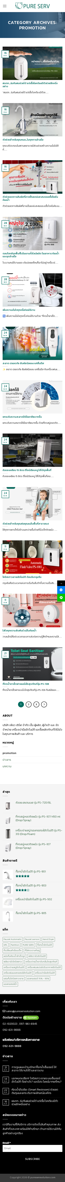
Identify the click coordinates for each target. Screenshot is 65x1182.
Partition (15, 944)
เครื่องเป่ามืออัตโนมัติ (45, 972)
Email (7, 1143)
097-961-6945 (28, 1024)
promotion (9, 753)
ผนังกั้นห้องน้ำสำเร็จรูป (14, 956)
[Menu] (5, 6)
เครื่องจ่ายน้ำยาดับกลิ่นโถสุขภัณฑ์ (41, 961)
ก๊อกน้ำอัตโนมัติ (44, 944)
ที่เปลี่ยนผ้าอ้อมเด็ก (12, 950)
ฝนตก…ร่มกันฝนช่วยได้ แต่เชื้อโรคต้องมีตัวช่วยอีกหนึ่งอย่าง (35, 1102)
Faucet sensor (32, 939)
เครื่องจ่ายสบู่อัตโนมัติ (14, 967)
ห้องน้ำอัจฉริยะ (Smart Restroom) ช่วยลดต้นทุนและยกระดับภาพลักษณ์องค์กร (35, 1091)
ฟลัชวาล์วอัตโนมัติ (37, 956)
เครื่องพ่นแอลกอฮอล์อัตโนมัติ (18, 972)
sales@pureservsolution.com (23, 1011)
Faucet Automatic (12, 939)
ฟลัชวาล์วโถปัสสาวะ (13, 961)
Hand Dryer (48, 939)
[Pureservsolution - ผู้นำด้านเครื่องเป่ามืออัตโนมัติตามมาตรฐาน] (32, 5)
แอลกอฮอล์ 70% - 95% (38, 978)
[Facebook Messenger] (61, 590)
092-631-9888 (12, 1030)
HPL (5, 944)
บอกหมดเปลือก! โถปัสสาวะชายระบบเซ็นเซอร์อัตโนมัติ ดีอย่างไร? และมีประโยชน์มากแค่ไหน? (37, 1080)
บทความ (7, 766)
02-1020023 (10, 1024)
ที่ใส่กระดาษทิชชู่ (32, 950)
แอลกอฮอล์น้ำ (10, 984)
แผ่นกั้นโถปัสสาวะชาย (14, 978)
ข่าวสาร (7, 760)
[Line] (61, 598)
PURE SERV (28, 944)
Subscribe (32, 1159)
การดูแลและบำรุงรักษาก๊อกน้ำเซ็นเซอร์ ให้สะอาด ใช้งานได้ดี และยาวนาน (34, 1068)
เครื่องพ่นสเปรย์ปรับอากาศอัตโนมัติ (44, 967)
